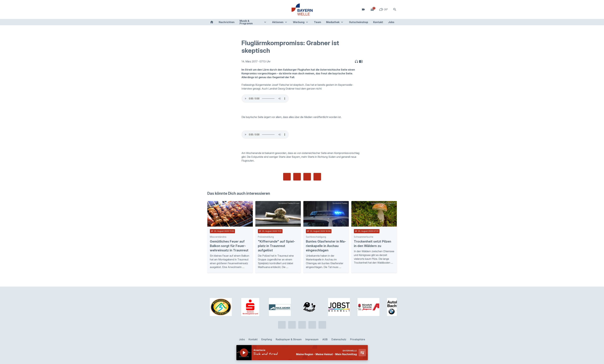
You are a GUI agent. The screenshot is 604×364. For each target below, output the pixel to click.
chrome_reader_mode (361, 61)
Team (317, 22)
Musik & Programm (246, 22)
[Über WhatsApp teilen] (307, 176)
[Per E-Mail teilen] (317, 176)
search (395, 9)
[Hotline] (210, 9)
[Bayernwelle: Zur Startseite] (302, 9)
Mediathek (333, 22)
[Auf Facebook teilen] (287, 176)
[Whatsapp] (217, 9)
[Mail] (236, 9)
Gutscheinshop (358, 22)
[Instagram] (229, 9)
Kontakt (378, 22)
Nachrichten (226, 22)
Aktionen (277, 22)
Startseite (211, 22)
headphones (356, 61)
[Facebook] (223, 9)
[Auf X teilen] (297, 176)
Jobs (391, 22)
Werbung (298, 22)
